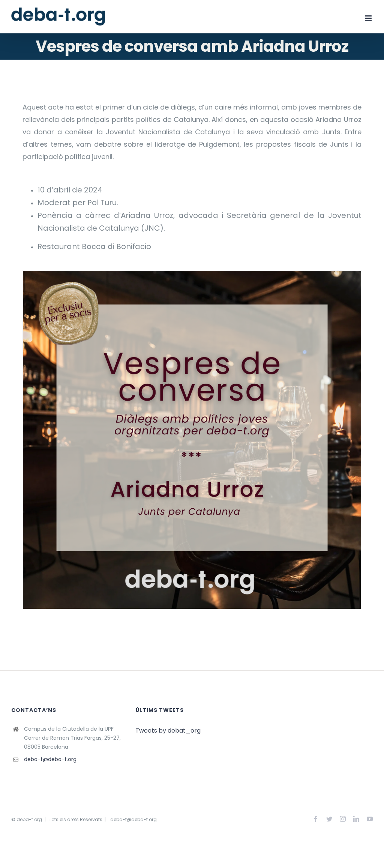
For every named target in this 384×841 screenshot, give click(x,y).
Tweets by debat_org (168, 730)
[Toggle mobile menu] (369, 18)
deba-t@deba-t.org (50, 759)
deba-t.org (29, 819)
